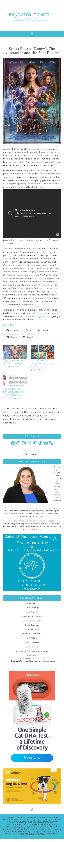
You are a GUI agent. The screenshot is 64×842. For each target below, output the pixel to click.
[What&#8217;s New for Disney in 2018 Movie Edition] (42, 352)
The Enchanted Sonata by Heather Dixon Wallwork (13, 391)
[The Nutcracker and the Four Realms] (15, 352)
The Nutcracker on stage (28, 316)
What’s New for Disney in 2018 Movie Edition (42, 363)
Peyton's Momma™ (32, 15)
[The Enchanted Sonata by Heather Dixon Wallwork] (15, 380)
